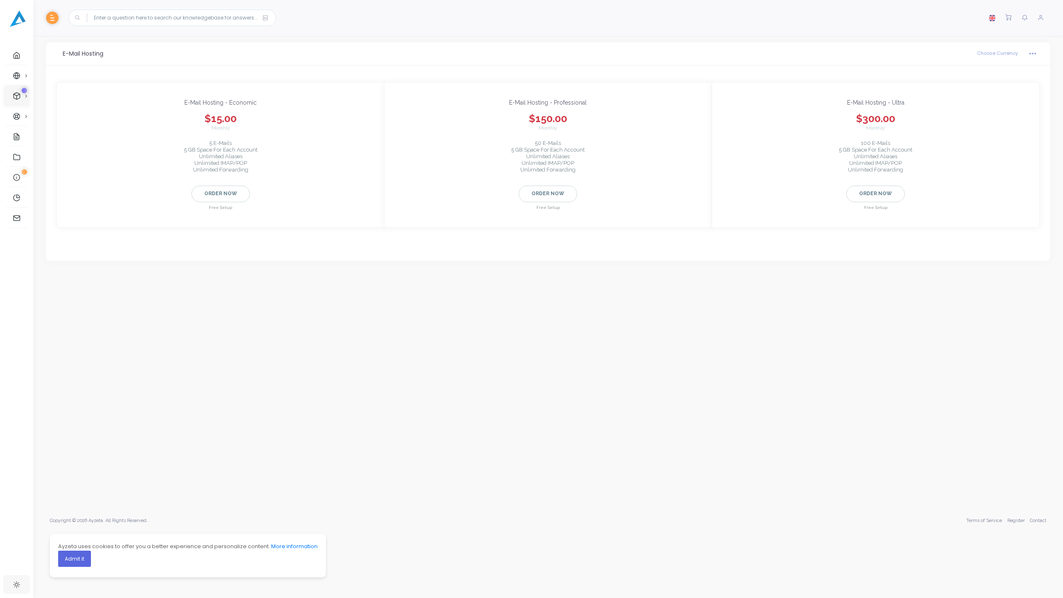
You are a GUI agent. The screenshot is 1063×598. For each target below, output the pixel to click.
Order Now (220, 193)
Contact (1038, 520)
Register (1016, 520)
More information (294, 546)
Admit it (74, 558)
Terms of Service (984, 520)
